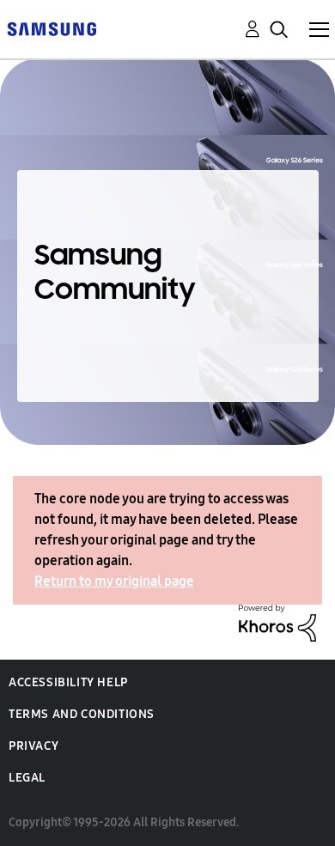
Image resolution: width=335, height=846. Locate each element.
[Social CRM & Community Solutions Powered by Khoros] (277, 621)
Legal (27, 777)
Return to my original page (114, 581)
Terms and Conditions (82, 714)
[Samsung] (51, 28)
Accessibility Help (68, 682)
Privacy (33, 746)
